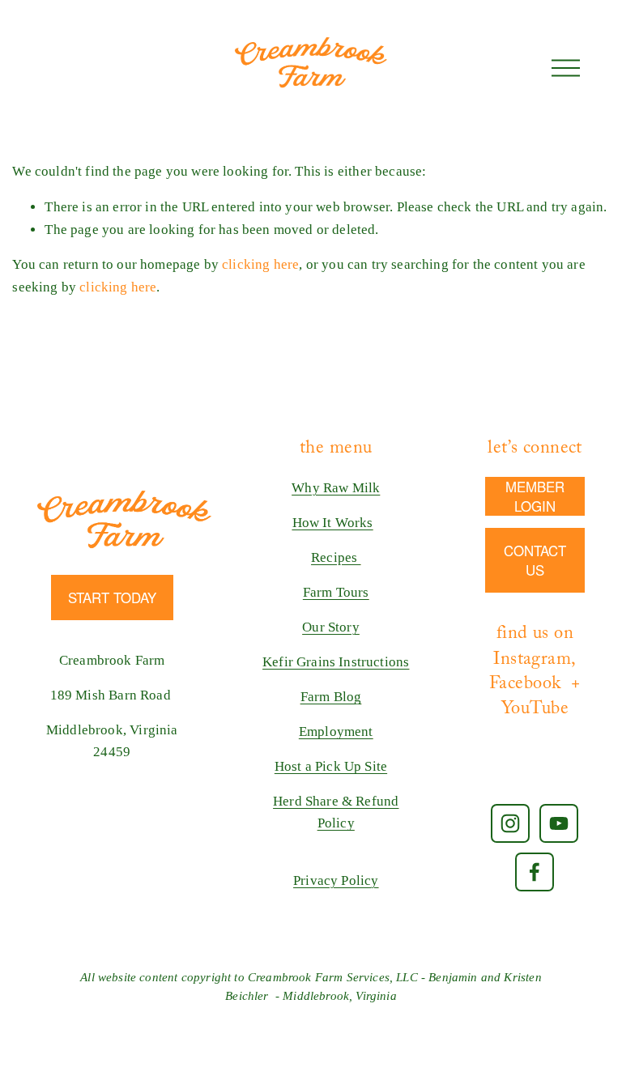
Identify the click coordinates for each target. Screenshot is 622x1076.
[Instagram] (510, 823)
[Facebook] (534, 872)
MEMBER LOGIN (534, 496)
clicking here (260, 264)
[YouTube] (558, 823)
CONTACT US (535, 560)
